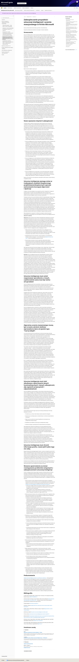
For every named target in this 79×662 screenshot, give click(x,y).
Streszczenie (68, 18)
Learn (25, 16)
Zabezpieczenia (29, 16)
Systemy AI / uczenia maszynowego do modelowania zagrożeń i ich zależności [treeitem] (8, 29)
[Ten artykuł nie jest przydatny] (76, 49)
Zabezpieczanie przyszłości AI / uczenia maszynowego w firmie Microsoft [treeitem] (8, 38)
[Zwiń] (13, 16)
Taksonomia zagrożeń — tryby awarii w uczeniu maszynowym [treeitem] (7, 26)
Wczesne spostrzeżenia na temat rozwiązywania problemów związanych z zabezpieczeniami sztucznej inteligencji (71, 43)
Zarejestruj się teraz (27, 647)
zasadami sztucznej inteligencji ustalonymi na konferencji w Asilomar (37, 484)
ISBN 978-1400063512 (33, 596)
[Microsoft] (1, 8)
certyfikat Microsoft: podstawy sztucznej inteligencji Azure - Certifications (35, 637)
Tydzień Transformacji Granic (28, 643)
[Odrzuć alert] (77, 2)
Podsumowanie (68, 45)
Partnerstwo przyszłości (33, 603)
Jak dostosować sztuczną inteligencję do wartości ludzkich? (38, 613)
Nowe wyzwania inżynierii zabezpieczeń (70, 20)
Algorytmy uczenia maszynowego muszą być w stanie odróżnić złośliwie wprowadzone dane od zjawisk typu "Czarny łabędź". (72, 32)
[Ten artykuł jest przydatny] (75, 49)
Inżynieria (34, 16)
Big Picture (40, 623)
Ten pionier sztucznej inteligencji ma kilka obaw (39, 611)
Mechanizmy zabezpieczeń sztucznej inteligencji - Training (33, 632)
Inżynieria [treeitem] (3, 19)
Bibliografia (67, 46)
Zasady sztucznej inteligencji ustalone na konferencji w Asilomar (35, 577)
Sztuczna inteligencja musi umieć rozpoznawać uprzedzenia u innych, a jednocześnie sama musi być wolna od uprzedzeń (72, 28)
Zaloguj (77, 7)
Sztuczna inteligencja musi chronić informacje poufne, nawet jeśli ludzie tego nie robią (71, 39)
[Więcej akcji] (54, 17)
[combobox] (7, 17)
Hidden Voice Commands (38, 620)
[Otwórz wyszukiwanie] (74, 8)
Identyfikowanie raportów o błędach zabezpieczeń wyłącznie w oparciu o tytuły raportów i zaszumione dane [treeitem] (8, 42)
